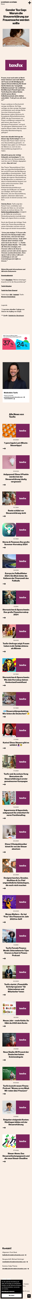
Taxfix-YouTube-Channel (9, 290)
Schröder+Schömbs (9, 2)
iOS (11, 294)
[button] (29, 2)
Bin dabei (11, 1295)
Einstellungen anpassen (8, 1291)
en (29, 1296)
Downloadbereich (7, 275)
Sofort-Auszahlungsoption (10, 212)
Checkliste (9, 280)
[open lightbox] (16, 342)
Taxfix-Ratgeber (6, 286)
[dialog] (12, 1289)
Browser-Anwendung (8, 297)
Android (16, 294)
